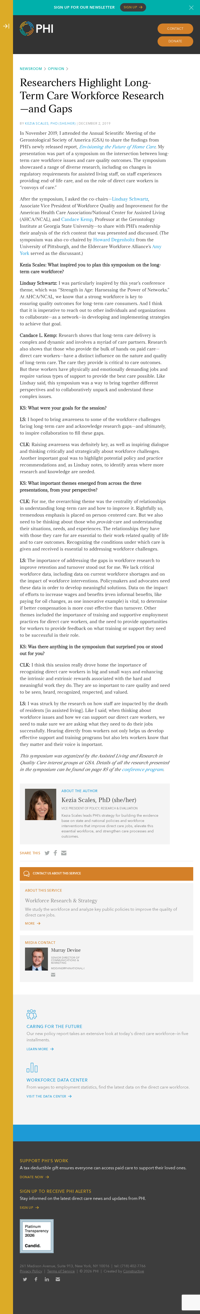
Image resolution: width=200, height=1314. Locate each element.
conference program (142, 769)
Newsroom (31, 69)
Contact (175, 29)
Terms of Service (61, 1271)
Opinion (56, 69)
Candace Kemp (76, 219)
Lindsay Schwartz (130, 199)
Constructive (133, 1271)
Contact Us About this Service (57, 873)
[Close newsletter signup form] (191, 7)
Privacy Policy (31, 1271)
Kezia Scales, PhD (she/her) (50, 123)
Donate (175, 41)
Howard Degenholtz (114, 240)
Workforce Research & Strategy (61, 901)
